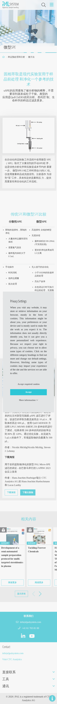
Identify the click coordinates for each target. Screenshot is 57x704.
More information (27, 400)
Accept (28, 392)
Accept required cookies (29, 384)
